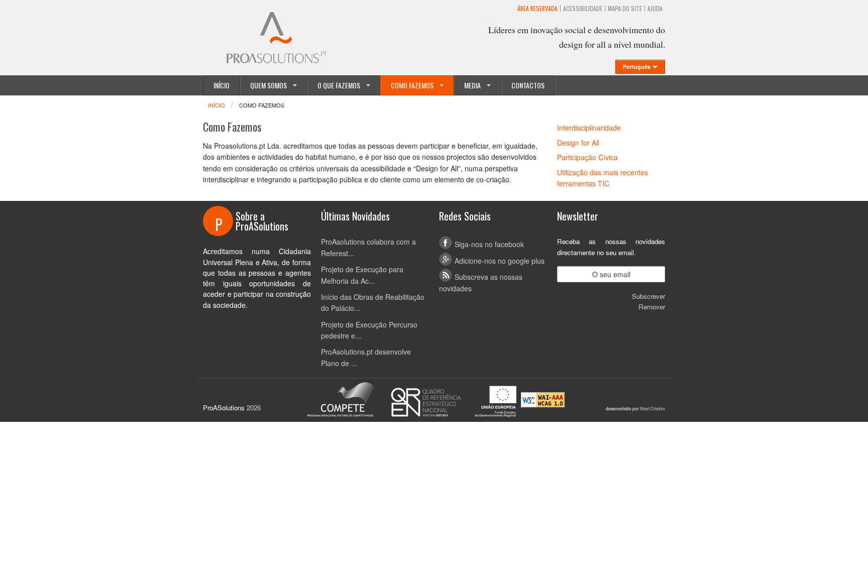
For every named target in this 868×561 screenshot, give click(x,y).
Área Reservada (537, 8)
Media (472, 85)
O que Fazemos (338, 85)
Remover (651, 306)
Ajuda (655, 8)
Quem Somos (268, 85)
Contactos (528, 85)
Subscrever (648, 296)
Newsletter (577, 216)
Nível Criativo (652, 408)
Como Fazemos (412, 85)
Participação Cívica (587, 157)
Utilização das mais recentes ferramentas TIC (602, 177)
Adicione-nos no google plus (500, 261)
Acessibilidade (582, 8)
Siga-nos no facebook (489, 244)
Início (221, 85)
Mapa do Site (625, 8)
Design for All (578, 143)
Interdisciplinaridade (589, 128)
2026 (254, 407)
